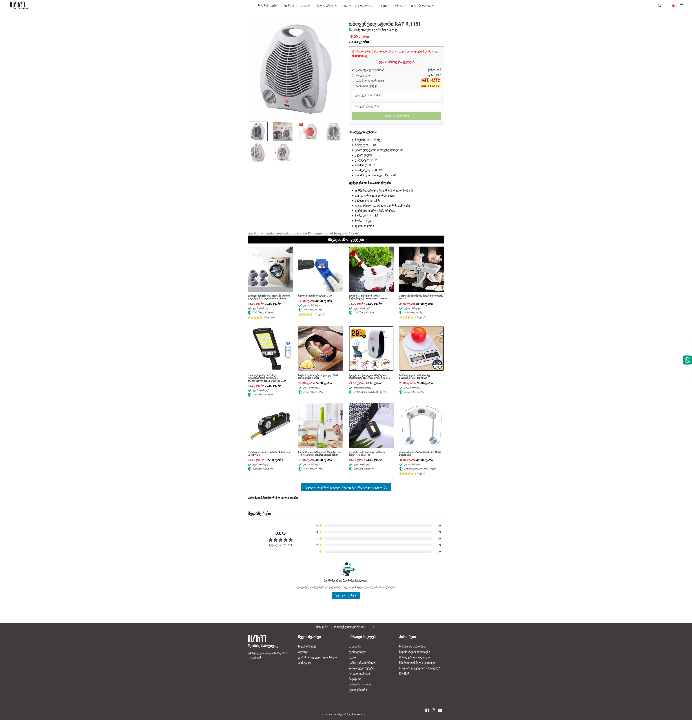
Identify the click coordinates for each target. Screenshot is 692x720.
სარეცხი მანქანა (360, 684)
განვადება (362, 75)
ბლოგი (303, 652)
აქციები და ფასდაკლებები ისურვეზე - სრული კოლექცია (344, 487)
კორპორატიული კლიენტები (317, 657)
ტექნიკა (289, 5)
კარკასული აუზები (361, 668)
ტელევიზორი (358, 690)
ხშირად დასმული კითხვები (417, 663)
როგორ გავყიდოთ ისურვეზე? (419, 668)
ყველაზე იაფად (421, 5)
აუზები (399, 5)
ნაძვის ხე (355, 646)
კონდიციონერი (359, 673)
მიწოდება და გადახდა (414, 657)
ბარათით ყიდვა (366, 86)
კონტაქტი (304, 663)
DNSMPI (404, 673)
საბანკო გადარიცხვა (369, 81)
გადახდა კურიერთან (369, 70)
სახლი (305, 5)
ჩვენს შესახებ (307, 646)
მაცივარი (355, 679)
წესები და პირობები (412, 646)
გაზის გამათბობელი (362, 663)
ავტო (345, 5)
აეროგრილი (357, 652)
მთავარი (322, 627)
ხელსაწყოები (267, 5)
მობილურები (325, 5)
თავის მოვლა (364, 5)
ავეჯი (384, 5)
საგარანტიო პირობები (414, 652)
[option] (255, 132)
